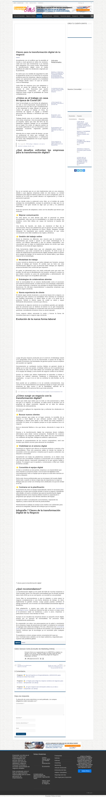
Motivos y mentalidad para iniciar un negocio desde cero (83, 133)
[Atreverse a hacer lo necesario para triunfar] (72, 152)
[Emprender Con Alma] (24, 9)
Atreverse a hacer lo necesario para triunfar (84, 149)
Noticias (57, 758)
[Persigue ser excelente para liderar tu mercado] (72, 143)
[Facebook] (78, 3)
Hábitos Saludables (61, 772)
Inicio (27, 2)
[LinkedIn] (81, 3)
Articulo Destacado (60, 767)
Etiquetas (82, 119)
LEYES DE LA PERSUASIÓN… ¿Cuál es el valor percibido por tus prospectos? (82, 160)
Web (17, 728)
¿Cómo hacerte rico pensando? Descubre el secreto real (57, 103)
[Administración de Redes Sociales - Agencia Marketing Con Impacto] (53, 745)
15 (78, 144)
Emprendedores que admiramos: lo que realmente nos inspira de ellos (57, 129)
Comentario (20, 703)
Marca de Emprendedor (19, 16)
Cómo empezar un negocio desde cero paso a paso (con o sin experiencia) (57, 143)
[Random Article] (92, 16)
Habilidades (56, 16)
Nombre (19, 718)
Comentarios (73, 119)
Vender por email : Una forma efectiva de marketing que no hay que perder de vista (55, 666)
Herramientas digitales (66, 16)
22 (78, 129)
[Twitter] (80, 3)
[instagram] (83, 3)
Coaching (58, 763)
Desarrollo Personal (47, 16)
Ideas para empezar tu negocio (46, 782)
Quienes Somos (33, 2)
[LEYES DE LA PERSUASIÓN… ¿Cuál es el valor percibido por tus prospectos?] (72, 161)
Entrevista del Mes (60, 770)
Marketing (39, 16)
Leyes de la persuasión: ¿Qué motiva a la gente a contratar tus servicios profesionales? (83, 124)
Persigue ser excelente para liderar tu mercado (24, 665)
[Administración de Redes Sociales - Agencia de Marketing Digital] (64, 9)
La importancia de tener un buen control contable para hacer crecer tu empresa (57, 90)
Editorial (57, 760)
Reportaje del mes (60, 775)
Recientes (72, 116)
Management (75, 16)
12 (78, 164)
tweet (18, 57)
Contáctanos (40, 2)
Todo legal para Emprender (63, 777)
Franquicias (58, 755)
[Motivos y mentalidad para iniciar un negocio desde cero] (72, 134)
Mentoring (58, 765)
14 (78, 152)
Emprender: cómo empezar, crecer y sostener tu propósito (56, 116)
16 (78, 135)
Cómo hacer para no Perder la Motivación (46, 760)
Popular (79, 116)
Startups (82, 16)
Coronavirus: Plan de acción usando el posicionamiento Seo (45, 392)
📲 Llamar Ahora (85, 771)
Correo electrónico (22, 723)
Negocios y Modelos (30, 16)
